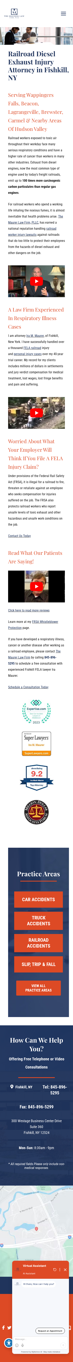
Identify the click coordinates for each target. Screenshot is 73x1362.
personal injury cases (28, 354)
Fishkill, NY (23, 1087)
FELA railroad (32, 348)
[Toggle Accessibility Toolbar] (9, 1343)
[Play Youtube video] (36, 281)
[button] (38, 899)
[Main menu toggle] (63, 13)
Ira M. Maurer (35, 336)
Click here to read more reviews (28, 610)
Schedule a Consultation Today (28, 687)
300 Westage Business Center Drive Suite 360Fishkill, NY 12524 (36, 1127)
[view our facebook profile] (3, 1328)
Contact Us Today (19, 536)
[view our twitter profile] (9, 1328)
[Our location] (69, 1328)
